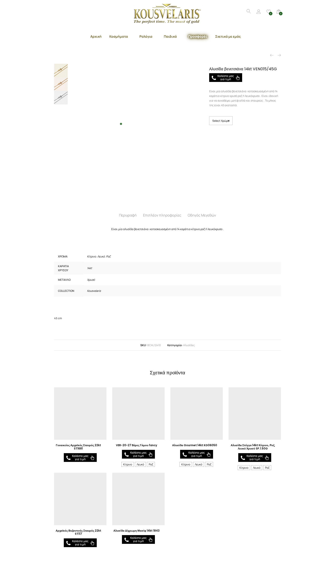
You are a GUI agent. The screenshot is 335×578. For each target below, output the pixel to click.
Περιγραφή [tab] (128, 215)
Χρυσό (91, 280)
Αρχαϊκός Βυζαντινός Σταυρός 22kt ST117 (78, 532)
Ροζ (108, 256)
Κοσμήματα (118, 36)
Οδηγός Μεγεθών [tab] (202, 215)
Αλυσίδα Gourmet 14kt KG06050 (194, 445)
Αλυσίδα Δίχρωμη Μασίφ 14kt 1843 (136, 531)
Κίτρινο (91, 256)
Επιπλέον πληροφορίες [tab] (162, 215)
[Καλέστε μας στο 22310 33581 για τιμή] (225, 77)
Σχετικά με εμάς (228, 36)
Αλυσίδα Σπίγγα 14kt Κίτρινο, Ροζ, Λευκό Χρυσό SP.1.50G (253, 446)
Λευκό (101, 256)
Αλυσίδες (189, 345)
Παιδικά (170, 36)
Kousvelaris (94, 291)
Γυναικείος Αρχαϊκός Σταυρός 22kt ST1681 (78, 446)
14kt (89, 268)
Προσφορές (197, 36)
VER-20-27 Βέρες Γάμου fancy (136, 445)
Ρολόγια (145, 36)
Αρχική (96, 36)
